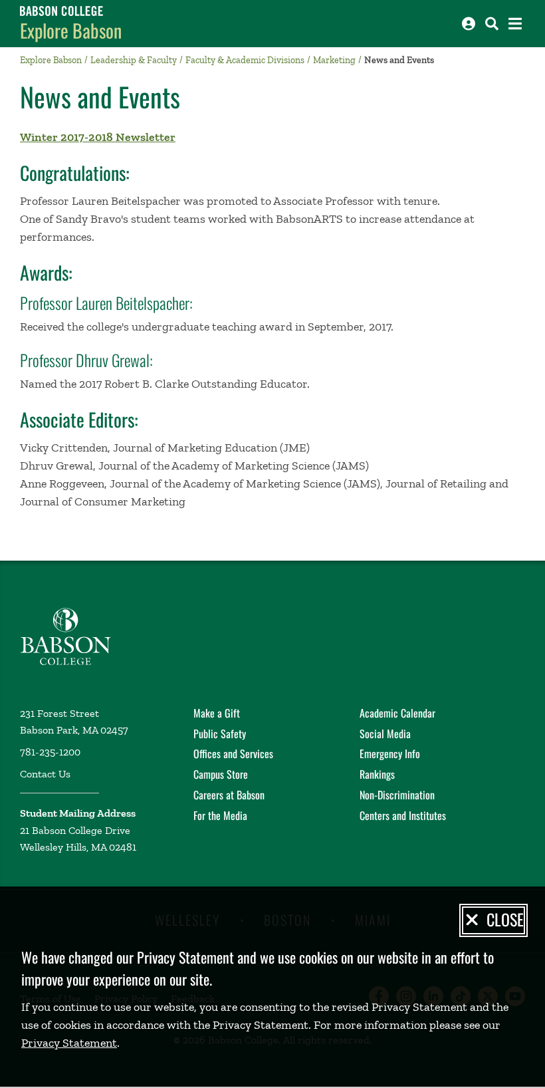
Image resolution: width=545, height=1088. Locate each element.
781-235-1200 (50, 752)
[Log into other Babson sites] (469, 24)
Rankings (377, 774)
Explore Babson (71, 30)
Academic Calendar (397, 713)
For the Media (220, 815)
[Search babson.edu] (492, 24)
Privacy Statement (69, 1042)
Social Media (385, 734)
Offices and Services (233, 753)
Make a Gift (216, 713)
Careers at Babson (229, 795)
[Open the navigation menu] (515, 24)
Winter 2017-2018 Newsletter (97, 137)
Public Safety (219, 734)
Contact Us (45, 773)
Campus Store (220, 774)
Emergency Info (390, 753)
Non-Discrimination (397, 795)
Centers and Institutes (403, 815)
